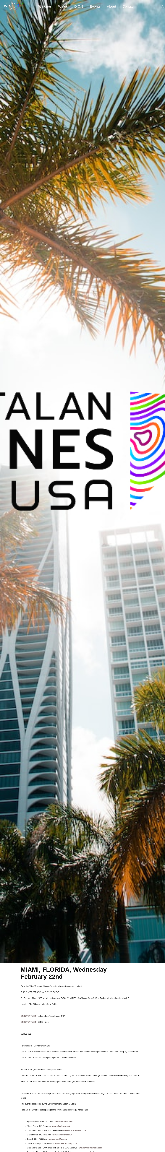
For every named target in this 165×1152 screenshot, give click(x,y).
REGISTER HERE (29, 1016)
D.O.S (78, 6)
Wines (63, 6)
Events (95, 6)
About (111, 6)
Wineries (45, 6)
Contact (128, 6)
